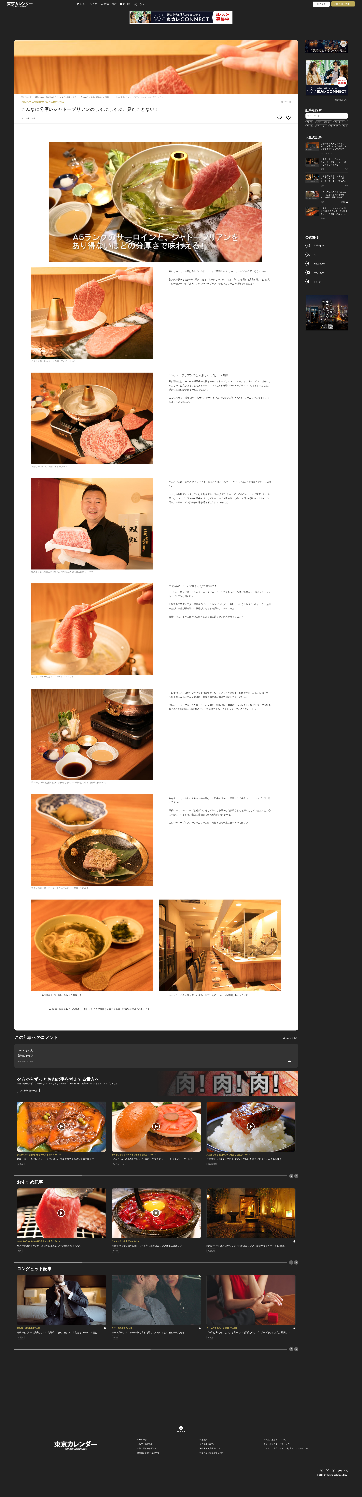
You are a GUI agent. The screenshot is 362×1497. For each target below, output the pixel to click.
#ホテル (310, 122)
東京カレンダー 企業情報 (148, 1453)
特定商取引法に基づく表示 (211, 1453)
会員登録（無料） (343, 4)
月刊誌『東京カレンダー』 (275, 1439)
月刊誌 (126, 4)
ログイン (321, 4)
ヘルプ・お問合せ (145, 1444)
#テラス (310, 125)
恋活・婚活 (110, 4)
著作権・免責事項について (211, 1448)
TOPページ (142, 1439)
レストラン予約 (88, 4)
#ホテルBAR (334, 125)
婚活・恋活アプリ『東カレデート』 (279, 1444)
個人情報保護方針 (207, 1444)
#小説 (345, 125)
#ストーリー (321, 125)
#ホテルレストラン (323, 122)
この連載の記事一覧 (28, 1090)
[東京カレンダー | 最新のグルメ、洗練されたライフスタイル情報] (42, 4)
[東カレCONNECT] (181, 17)
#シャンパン (339, 122)
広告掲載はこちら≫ (341, 100)
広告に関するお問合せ (147, 1448)
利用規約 (203, 1439)
